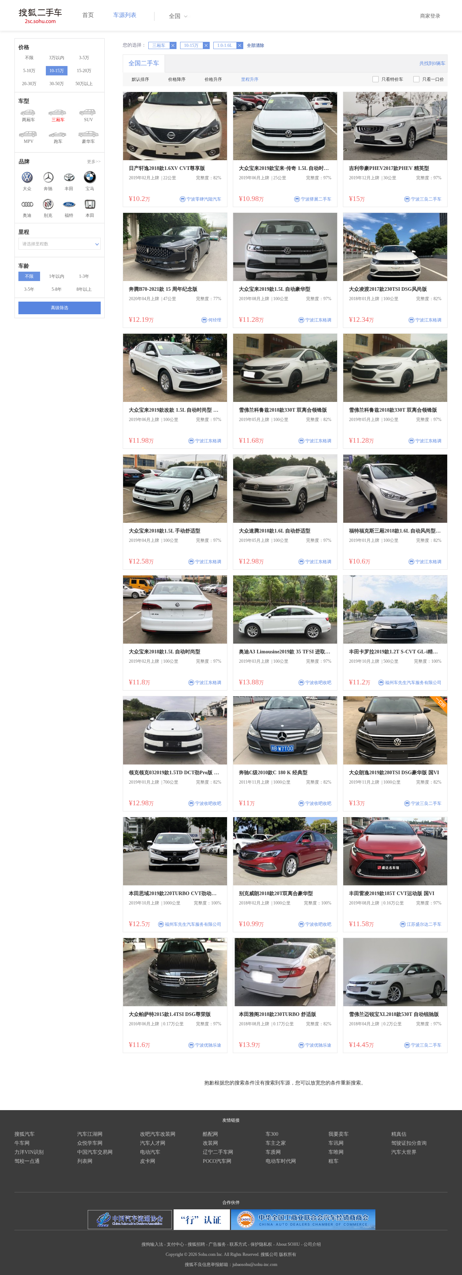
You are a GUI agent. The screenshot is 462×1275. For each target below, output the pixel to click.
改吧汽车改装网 (157, 1134)
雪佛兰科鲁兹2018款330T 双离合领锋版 (283, 410)
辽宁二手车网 (218, 1152)
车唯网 (336, 1152)
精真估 (398, 1134)
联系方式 (238, 1244)
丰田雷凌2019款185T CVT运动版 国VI (391, 893)
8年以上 (84, 289)
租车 (333, 1161)
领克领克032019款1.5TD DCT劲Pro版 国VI (175, 772)
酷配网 (210, 1134)
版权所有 (287, 1254)
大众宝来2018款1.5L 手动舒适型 (164, 531)
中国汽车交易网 (95, 1152)
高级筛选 (59, 307)
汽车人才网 (152, 1143)
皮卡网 (147, 1161)
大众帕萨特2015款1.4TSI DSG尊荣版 (170, 1014)
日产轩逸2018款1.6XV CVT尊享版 (167, 168)
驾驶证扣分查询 (409, 1143)
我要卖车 (338, 1134)
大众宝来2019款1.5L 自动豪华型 (274, 289)
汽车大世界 (404, 1152)
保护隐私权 (261, 1244)
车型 (23, 101)
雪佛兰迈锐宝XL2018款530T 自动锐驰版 (394, 1014)
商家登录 (430, 16)
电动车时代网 (281, 1161)
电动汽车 (150, 1152)
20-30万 (29, 83)
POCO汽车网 (217, 1161)
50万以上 (84, 83)
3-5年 (29, 289)
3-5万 (84, 57)
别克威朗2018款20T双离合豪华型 (276, 893)
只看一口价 (433, 79)
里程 (23, 232)
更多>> (94, 161)
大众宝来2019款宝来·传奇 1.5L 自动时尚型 (285, 168)
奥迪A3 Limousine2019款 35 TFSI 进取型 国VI (285, 651)
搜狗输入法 (152, 1244)
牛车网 (22, 1143)
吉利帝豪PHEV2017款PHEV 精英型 (389, 168)
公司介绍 (312, 1244)
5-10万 (29, 70)
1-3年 (84, 276)
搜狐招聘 (196, 1244)
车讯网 (336, 1143)
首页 (88, 15)
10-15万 (56, 70)
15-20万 (84, 70)
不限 (29, 57)
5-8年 (57, 289)
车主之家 (276, 1143)
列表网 (84, 1161)
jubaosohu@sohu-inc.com (254, 1264)
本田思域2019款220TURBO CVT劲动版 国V (175, 893)
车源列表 (124, 15)
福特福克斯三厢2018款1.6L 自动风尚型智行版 (395, 531)
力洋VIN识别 (29, 1152)
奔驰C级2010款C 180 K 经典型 (273, 772)
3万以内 (56, 57)
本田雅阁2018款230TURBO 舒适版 (277, 1014)
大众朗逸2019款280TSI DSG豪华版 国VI (394, 772)
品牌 (24, 162)
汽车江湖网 (90, 1134)
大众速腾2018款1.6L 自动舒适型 (274, 531)
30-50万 (56, 83)
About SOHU (288, 1244)
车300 (272, 1134)
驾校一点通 (27, 1161)
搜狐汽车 (24, 1134)
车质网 (273, 1152)
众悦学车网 (90, 1143)
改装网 (210, 1143)
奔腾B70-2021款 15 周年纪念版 (163, 289)
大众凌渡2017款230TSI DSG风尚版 (388, 289)
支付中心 (175, 1244)
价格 (23, 47)
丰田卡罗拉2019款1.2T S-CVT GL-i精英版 (395, 651)
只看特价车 (392, 79)
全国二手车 (143, 63)
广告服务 (217, 1244)
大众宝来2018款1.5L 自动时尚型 (164, 651)
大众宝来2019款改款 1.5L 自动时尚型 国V (175, 410)
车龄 (23, 266)
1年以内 (56, 276)
